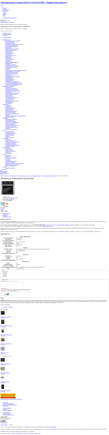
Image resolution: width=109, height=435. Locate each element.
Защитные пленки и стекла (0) (12, 124)
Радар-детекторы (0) (10, 135)
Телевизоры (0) (9, 87)
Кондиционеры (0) (10, 77)
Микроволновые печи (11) (11, 49)
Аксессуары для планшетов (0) (12, 113)
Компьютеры (6, 104)
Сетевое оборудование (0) (11, 111)
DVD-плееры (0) (9, 95)
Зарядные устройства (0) (11, 126)
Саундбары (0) (9, 103)
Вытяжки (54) (8, 47)
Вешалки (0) (8, 155)
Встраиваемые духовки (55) (11, 45)
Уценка (4, 166)
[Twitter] (1, 204)
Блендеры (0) (8, 54)
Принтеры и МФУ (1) (10, 116)
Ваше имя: (4, 281)
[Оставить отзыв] (3, 202)
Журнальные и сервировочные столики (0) (15, 163)
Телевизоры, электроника (8, 86)
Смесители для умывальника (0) (12, 145)
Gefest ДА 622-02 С (5, 352)
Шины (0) (8, 136)
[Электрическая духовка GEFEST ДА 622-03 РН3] (8, 194)
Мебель (4, 154)
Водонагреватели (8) (10, 79)
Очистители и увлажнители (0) (12, 81)
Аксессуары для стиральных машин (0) (14, 84)
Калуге (17, 431)
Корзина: (2, 20)
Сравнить (3, 208)
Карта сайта (5, 405)
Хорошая (5, 272)
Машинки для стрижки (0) (11, 73)
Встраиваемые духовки (36, 175)
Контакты (12, 22)
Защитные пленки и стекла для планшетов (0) (15, 115)
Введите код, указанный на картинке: (10, 290)
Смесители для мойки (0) (11, 144)
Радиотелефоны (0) (10, 120)
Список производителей (8, 414)
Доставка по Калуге (5, 22)
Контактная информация (8, 403)
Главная (7, 175)
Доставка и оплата (7, 33)
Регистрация (13, 17)
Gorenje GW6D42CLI (5, 372)
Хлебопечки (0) (9, 61)
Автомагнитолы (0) (10, 131)
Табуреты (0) (8, 160)
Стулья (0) (8, 158)
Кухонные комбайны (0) (11, 55)
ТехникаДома (53, 426)
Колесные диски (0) (10, 137)
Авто (4, 130)
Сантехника (5, 138)
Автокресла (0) (9, 148)
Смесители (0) (9, 139)
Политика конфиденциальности (10, 404)
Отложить (3, 207)
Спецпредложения (7, 37)
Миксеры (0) (8, 56)
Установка (5, 35)
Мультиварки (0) (9, 51)
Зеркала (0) (8, 156)
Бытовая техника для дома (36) (12, 65)
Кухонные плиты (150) (10, 43)
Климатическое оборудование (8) (13, 76)
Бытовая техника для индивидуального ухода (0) (16, 70)
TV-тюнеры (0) (9, 91)
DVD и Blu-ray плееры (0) (11, 94)
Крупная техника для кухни (24, 175)
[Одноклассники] (5, 204)
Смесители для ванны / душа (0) (12, 141)
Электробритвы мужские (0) (12, 72)
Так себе (5, 275)
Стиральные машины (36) (11, 66)
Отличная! (5, 271)
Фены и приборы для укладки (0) (13, 71)
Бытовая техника (6, 39)
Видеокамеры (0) (9, 102)
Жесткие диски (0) (9, 110)
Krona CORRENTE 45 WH (6, 334)
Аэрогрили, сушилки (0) (11, 64)
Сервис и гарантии (7, 34)
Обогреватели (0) (9, 80)
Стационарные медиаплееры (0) (12, 93)
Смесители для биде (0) (11, 140)
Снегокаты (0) (9, 153)
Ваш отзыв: (4, 288)
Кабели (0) (8, 128)
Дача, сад (5, 169)
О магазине (5, 402)
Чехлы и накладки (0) (10, 123)
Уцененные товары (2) (10, 168)
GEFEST (12, 199)
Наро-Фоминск (6, 10)
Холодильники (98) (10, 42)
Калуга (2, 5)
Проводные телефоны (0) (11, 121)
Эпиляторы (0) (9, 74)
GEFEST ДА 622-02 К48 (6, 343)
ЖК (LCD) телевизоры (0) (11, 88)
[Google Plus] (7, 204)
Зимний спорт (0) (9, 149)
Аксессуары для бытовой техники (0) (14, 82)
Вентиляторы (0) (9, 78)
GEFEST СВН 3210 (5, 381)
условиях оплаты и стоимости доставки (65, 224)
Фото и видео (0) (9, 99)
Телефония (5, 118)
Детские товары (6, 147)
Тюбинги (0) (8, 152)
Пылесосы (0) (8, 68)
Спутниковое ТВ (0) (10, 98)
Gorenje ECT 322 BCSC (6, 390)
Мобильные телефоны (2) (11, 119)
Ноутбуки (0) (8, 106)
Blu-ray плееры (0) (9, 96)
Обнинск (5, 8)
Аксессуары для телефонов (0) (12, 122)
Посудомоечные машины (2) (12, 46)
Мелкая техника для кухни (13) (12, 48)
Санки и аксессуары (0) (11, 151)
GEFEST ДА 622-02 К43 (6, 316)
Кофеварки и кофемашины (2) (12, 62)
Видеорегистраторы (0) (11, 132)
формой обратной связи (48, 226)
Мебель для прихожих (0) (11, 165)
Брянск (4, 14)
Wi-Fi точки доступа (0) (11, 112)
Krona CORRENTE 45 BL (6, 325)
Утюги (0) (8, 69)
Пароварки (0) (9, 52)
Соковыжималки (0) (10, 59)
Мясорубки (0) (9, 57)
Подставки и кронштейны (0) (12, 89)
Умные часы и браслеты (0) (11, 129)
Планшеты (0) (9, 105)
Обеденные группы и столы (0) (12, 164)
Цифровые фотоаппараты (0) (12, 101)
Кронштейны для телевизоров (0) (13, 90)
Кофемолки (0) (9, 63)
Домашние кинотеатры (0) (11, 97)
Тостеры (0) (8, 60)
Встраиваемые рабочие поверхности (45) (14, 44)
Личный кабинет (6, 17)
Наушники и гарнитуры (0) (11, 127)
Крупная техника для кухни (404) (13, 40)
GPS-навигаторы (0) (10, 133)
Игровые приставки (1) (11, 107)
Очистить (11, 306)
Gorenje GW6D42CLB (5, 363)
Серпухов (5, 11)
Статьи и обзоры (6, 412)
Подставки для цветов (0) (11, 161)
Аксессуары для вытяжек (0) (12, 85)
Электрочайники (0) (10, 53)
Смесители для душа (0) (11, 143)
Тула (4, 12)
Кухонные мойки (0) (10, 146)
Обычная (5, 273)
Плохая (4, 276)
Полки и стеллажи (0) (10, 162)
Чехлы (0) (8, 114)
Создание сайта (4, 424)
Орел (4, 15)
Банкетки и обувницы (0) (11, 157)
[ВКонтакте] (3, 204)
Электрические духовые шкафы (49, 175)
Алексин (5, 13)
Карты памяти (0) (9, 109)
